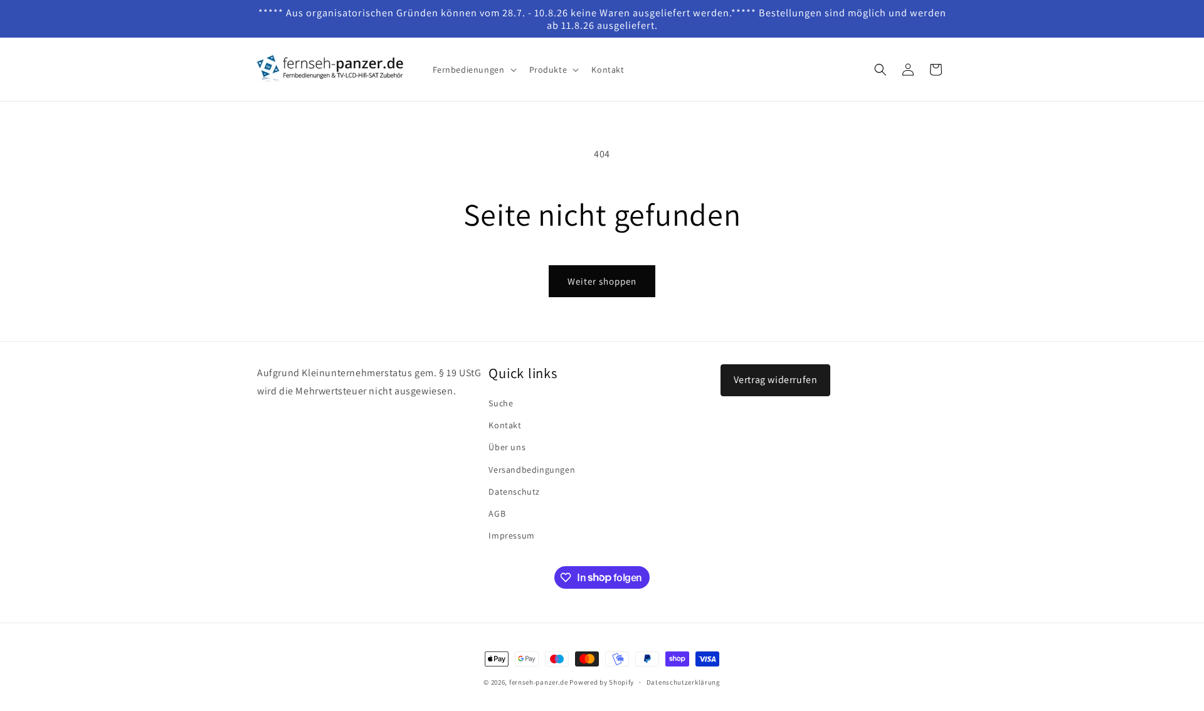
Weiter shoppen (602, 281)
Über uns (506, 447)
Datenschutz (514, 491)
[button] (473, 69)
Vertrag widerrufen (776, 379)
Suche (500, 403)
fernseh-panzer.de (538, 682)
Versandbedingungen (531, 469)
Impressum (511, 535)
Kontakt (504, 425)
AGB (496, 513)
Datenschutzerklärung (684, 681)
